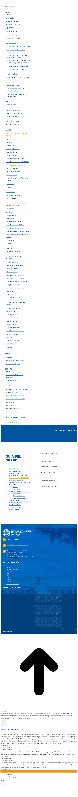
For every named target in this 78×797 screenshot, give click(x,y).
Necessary (6, 747)
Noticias (9, 577)
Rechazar (43, 718)
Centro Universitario (12, 569)
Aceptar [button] (36, 718)
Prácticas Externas (15, 491)
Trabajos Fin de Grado (16, 500)
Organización (10, 571)
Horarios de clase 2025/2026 (19, 478)
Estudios (9, 573)
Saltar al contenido (7, 6)
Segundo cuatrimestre (49, 466)
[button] (17, 9)
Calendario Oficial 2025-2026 (18, 475)
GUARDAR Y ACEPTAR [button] (8, 769)
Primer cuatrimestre (49, 461)
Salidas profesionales (16, 507)
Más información (14, 509)
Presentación (13, 469)
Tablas (15, 487)
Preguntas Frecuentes (16, 480)
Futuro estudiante (15, 503)
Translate (16, 777)
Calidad (8, 580)
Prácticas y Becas (15, 505)
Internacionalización (12, 584)
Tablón (8, 582)
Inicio (8, 567)
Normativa (16, 489)
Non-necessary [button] (6, 758)
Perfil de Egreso (14, 471)
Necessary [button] (4, 745)
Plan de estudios (14, 473)
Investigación (10, 575)
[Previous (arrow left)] (1, 783)
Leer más (50, 718)
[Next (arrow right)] (3, 783)
